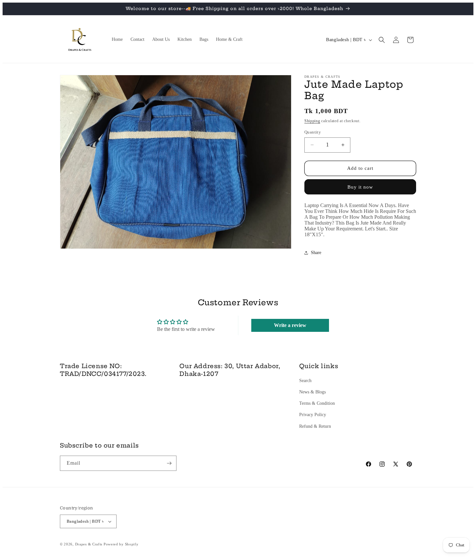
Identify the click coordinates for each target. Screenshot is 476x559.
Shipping (312, 121)
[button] (382, 40)
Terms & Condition (317, 403)
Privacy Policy (312, 414)
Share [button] (316, 252)
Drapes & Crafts (89, 544)
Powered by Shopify (121, 544)
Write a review (290, 325)
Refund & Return (315, 426)
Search (305, 380)
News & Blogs (312, 392)
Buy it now (360, 187)
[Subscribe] (169, 463)
